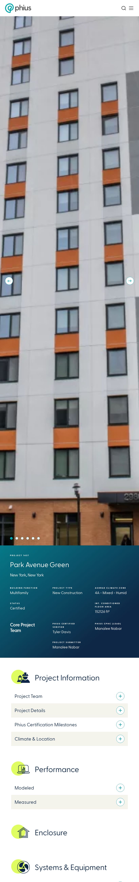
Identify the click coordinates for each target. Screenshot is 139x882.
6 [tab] (38, 538)
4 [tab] (27, 538)
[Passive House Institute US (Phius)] (18, 8)
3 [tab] (22, 538)
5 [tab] (33, 538)
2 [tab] (17, 538)
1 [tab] (11, 538)
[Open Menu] (131, 8)
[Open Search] (123, 8)
